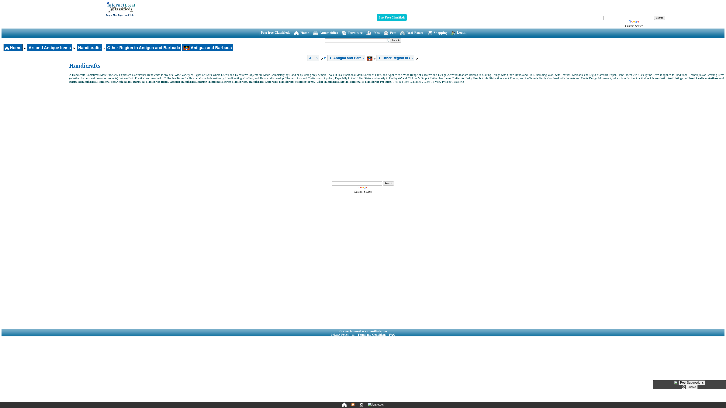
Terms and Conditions (372, 334)
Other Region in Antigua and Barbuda (143, 47)
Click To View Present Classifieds (444, 81)
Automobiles (329, 33)
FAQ (392, 334)
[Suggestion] (376, 404)
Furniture (355, 33)
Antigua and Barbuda (211, 47)
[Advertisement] (35, 90)
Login (461, 32)
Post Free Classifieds (392, 17)
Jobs (376, 33)
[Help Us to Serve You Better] (676, 383)
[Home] (344, 404)
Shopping (441, 33)
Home (304, 33)
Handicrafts (89, 47)
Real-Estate (414, 33)
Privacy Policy (340, 334)
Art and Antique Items (50, 47)
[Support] (361, 404)
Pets (393, 33)
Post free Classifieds (275, 32)
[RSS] (352, 404)
